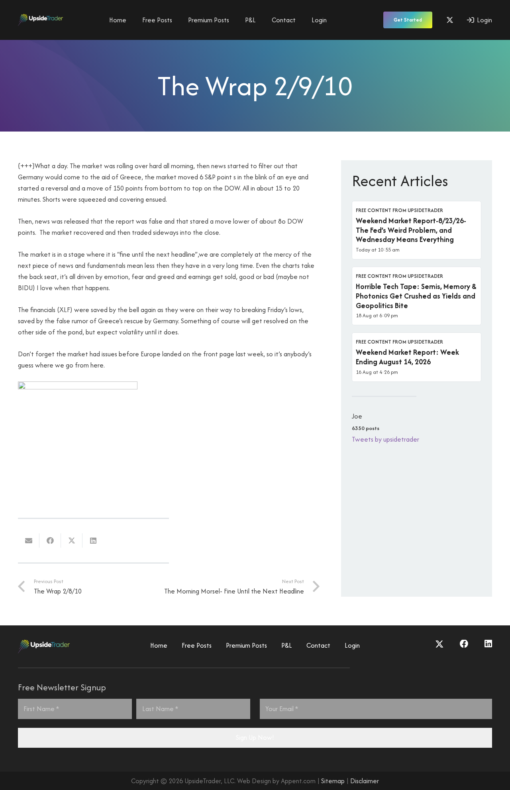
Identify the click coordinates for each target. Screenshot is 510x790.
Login (352, 645)
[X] (450, 20)
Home (158, 645)
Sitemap (333, 781)
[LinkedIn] (488, 644)
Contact (318, 645)
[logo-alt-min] (40, 20)
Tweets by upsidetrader (385, 439)
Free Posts (197, 645)
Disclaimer (364, 781)
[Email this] (28, 540)
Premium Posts (246, 645)
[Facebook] (464, 644)
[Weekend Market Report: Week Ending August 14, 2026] (416, 357)
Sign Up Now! (255, 737)
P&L (286, 645)
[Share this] (50, 540)
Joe (357, 416)
